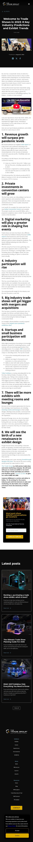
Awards (16, 774)
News (16, 783)
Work (16, 764)
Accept (17, 830)
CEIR (21, 349)
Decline (17, 835)
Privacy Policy (12, 826)
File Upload (16, 799)
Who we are (16, 767)
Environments (16, 751)
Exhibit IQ (16, 755)
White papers (16, 789)
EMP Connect (16, 796)
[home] (11, 4)
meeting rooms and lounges (11, 410)
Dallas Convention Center (12, 209)
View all (16, 708)
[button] (29, 4)
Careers (16, 770)
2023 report (25, 144)
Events (16, 745)
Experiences (16, 748)
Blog (16, 786)
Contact (16, 808)
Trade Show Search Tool (16, 793)
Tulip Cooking (6, 373)
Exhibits (16, 741)
